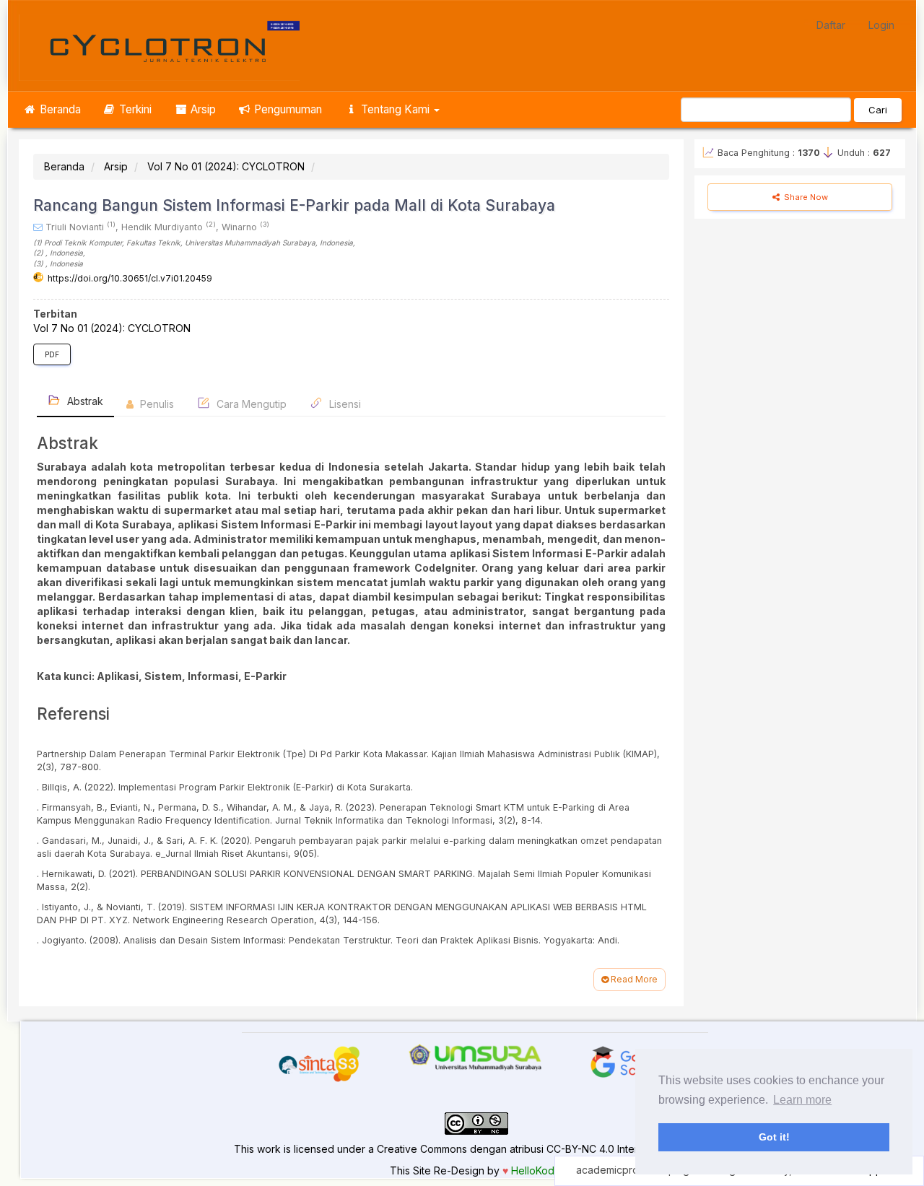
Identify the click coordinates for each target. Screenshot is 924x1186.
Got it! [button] (774, 1137)
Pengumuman (286, 109)
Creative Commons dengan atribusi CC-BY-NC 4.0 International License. (547, 1149)
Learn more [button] (802, 1100)
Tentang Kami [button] (395, 109)
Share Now (805, 197)
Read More (633, 979)
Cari (877, 109)
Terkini (134, 109)
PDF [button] (52, 354)
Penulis (155, 404)
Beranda (59, 109)
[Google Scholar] (630, 1061)
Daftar (830, 25)
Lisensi (343, 404)
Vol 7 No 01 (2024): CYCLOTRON (226, 166)
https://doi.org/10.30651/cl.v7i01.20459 (130, 278)
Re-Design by (467, 1170)
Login (881, 25)
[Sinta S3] (319, 1064)
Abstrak (83, 401)
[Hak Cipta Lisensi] (476, 1123)
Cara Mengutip (250, 404)
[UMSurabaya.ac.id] (474, 1056)
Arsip (202, 109)
